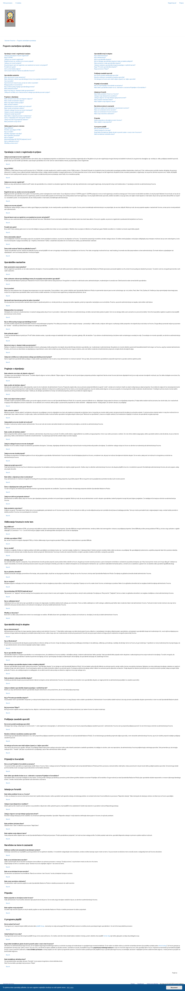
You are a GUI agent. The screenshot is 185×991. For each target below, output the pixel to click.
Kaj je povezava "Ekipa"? (101, 69)
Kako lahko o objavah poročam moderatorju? (17, 116)
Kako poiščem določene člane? (103, 99)
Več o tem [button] (70, 987)
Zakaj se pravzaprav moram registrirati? (16, 55)
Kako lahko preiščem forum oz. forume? (106, 94)
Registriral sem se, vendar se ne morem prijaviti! (18, 61)
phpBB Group (40, 926)
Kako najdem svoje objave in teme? (105, 101)
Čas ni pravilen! (8, 81)
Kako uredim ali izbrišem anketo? (14, 108)
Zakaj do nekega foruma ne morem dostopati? (18, 110)
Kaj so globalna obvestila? (12, 135)
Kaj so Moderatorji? (100, 57)
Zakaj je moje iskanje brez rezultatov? (105, 96)
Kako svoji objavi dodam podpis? (14, 102)
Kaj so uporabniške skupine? (102, 59)
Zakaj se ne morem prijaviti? (12, 63)
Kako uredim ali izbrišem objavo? (14, 100)
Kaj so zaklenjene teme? (11, 141)
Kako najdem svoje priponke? (103, 122)
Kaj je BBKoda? (8, 128)
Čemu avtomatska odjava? (12, 69)
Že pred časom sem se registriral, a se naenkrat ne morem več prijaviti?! (26, 65)
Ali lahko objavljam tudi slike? (13, 133)
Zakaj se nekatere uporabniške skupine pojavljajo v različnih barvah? (114, 65)
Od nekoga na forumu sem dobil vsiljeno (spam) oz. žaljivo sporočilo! (114, 79)
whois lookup (162, 945)
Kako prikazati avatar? (11, 88)
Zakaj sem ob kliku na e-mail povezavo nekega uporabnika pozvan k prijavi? (27, 92)
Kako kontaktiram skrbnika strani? (104, 134)
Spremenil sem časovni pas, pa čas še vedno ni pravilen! (21, 83)
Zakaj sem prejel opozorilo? (12, 114)
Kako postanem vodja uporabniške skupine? (107, 63)
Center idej (106, 936)
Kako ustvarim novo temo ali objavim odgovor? (18, 99)
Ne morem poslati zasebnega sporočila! (106, 75)
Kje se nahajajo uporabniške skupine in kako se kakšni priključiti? (113, 61)
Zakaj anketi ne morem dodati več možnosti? (18, 106)
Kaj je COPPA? (8, 57)
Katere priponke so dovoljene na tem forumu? (108, 120)
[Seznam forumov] (10, 17)
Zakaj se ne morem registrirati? (13, 59)
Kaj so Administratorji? (101, 55)
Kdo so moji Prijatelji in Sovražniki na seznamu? (108, 85)
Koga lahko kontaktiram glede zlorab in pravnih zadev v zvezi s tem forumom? (118, 132)
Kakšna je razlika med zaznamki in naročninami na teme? (111, 108)
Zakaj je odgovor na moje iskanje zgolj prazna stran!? (110, 97)
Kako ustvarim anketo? (11, 104)
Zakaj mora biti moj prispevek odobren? (16, 119)
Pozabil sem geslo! (10, 67)
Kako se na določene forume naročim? (106, 112)
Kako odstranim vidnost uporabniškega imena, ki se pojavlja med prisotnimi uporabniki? (30, 79)
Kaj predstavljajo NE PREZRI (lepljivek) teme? (17, 139)
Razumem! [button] (174, 987)
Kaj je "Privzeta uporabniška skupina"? (105, 67)
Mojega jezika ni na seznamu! (13, 85)
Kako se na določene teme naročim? (105, 110)
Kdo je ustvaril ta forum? (101, 128)
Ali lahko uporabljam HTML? (12, 130)
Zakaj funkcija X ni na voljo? (102, 130)
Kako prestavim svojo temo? (12, 121)
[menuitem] (17, 3)
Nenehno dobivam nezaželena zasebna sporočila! (109, 77)
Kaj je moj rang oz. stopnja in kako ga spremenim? (19, 90)
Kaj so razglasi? (9, 137)
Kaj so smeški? (8, 132)
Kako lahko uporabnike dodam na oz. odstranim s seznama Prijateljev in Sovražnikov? (120, 87)
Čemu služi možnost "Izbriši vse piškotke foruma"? (19, 70)
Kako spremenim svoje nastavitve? (14, 77)
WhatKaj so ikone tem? (11, 143)
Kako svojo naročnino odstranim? (104, 113)
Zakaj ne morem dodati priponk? (14, 112)
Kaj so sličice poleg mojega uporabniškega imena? (19, 86)
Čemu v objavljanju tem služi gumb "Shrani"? (17, 117)
